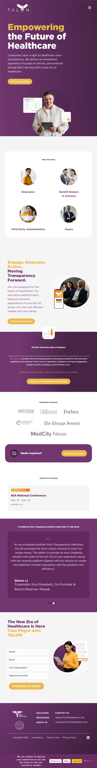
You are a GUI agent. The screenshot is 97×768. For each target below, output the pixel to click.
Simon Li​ (21, 580)
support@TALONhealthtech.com (71, 722)
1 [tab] (48, 603)
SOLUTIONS (42, 713)
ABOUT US (41, 722)
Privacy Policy (69, 738)
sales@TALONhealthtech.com (70, 718)
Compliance (37, 738)
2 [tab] (51, 603)
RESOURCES (42, 717)
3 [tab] (53, 603)
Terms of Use (52, 738)
